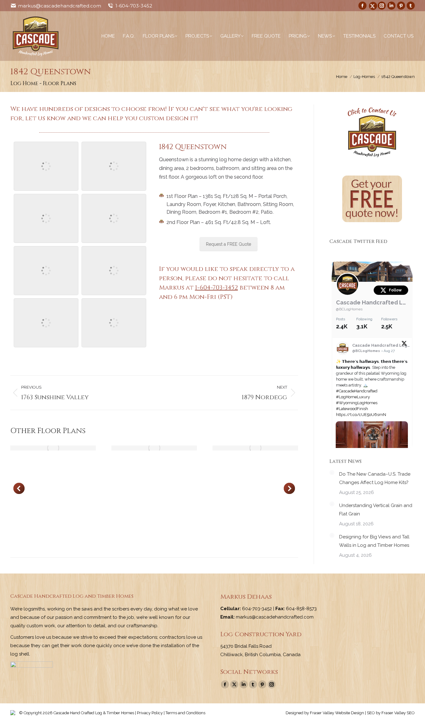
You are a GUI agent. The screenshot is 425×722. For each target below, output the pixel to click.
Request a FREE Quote (228, 244)
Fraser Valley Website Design (337, 713)
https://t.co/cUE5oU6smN (361, 414)
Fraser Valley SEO (398, 713)
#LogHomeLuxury (353, 397)
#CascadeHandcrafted (356, 391)
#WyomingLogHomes (356, 402)
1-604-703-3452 (133, 6)
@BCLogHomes (349, 309)
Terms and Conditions (185, 713)
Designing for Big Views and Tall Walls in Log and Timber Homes (374, 541)
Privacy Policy (150, 713)
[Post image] (53, 448)
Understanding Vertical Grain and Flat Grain (375, 510)
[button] (19, 488)
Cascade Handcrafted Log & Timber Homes (372, 302)
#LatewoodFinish (352, 408)
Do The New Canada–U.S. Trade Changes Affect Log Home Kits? (374, 478)
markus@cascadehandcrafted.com (59, 6)
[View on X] (404, 344)
